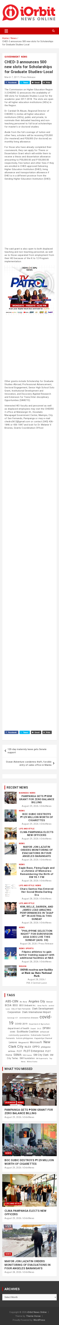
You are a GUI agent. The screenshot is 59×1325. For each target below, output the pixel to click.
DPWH (47, 1028)
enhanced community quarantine (29, 1033)
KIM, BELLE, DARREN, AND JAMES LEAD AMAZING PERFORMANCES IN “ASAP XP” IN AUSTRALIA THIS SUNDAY (37, 913)
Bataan (49, 1002)
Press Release (28, 77)
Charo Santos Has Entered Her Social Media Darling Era (37, 892)
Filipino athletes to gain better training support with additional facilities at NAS (36, 955)
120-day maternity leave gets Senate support (27, 751)
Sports (29, 948)
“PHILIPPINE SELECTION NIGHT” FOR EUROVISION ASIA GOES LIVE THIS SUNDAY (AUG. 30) (37, 935)
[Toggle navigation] (6, 30)
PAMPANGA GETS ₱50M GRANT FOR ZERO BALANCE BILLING (36, 799)
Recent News (17, 787)
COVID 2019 (21, 1023)
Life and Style (26, 829)
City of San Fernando (21, 1009)
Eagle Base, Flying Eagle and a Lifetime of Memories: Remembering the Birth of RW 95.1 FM (36, 872)
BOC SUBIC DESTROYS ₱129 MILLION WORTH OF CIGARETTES (36, 817)
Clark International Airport (36, 1012)
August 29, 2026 (30, 806)
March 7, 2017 (12, 77)
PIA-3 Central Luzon (36, 983)
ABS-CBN (11, 1001)
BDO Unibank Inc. (27, 1005)
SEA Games (27, 1055)
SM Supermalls (42, 1058)
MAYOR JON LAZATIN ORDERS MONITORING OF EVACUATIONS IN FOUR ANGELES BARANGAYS (37, 851)
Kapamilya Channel (43, 1038)
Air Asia (23, 1002)
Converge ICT (12, 1018)
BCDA (8, 1005)
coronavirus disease (28, 1018)
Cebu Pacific (42, 1006)
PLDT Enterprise (34, 1051)
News (24, 57)
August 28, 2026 (30, 859)
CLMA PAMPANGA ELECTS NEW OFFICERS (37, 834)
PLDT (19, 1051)
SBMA (17, 1054)
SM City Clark (41, 1054)
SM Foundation (27, 1058)
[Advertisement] (29, 213)
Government (12, 57)
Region (22, 966)
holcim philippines (24, 1038)
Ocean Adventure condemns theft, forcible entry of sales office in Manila (28, 763)
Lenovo (13, 1042)
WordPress (39, 1320)
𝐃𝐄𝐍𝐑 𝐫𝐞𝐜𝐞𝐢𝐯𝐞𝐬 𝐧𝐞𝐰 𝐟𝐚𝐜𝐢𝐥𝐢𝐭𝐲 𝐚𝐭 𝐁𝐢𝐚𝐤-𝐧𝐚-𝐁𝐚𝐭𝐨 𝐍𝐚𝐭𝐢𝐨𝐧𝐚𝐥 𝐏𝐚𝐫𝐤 (36, 972)
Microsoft (36, 1042)
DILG (39, 1029)
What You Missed (18, 1069)
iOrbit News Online (37, 1312)
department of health (18, 1028)
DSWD (12, 1032)
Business (24, 793)
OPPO (36, 1046)
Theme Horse (33, 1316)
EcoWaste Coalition (28, 1031)
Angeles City (36, 1001)
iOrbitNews (46, 806)
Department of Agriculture (39, 1024)
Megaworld (23, 1043)
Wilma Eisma (32, 1062)
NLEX (28, 1046)
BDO (15, 1005)
